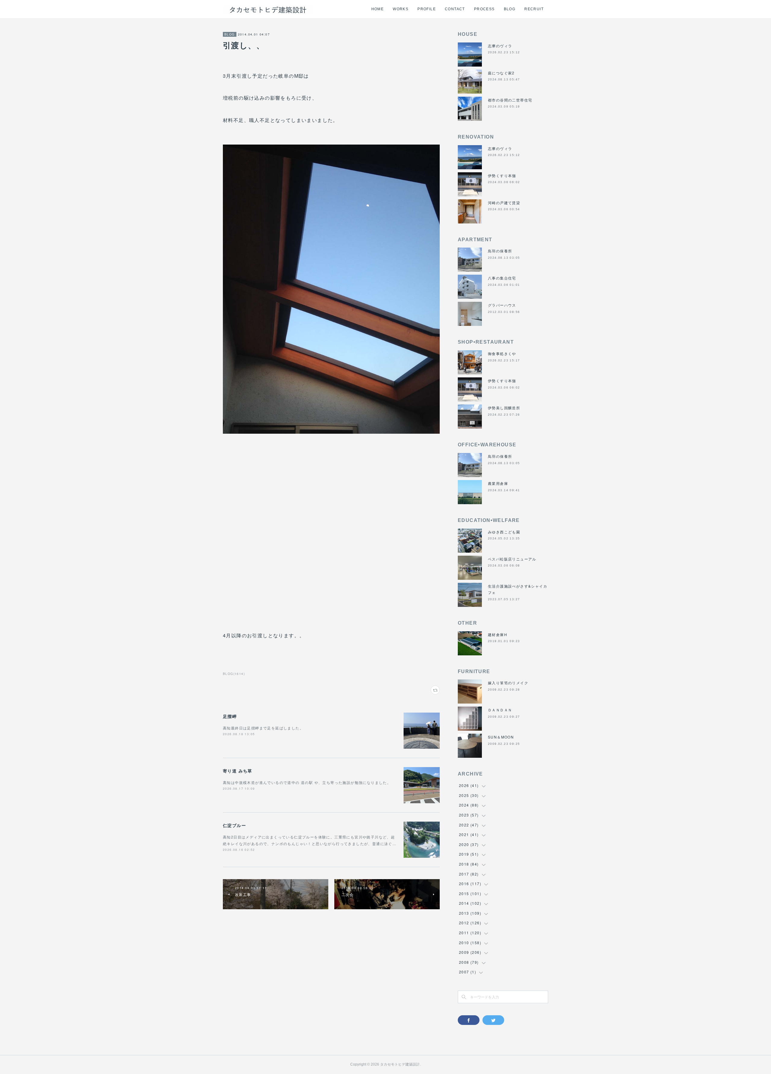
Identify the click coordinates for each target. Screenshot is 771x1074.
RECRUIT (534, 9)
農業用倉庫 (498, 483)
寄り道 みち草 (237, 771)
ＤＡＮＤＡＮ (500, 709)
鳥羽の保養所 (500, 250)
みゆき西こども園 (504, 531)
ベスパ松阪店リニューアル (512, 558)
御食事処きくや (502, 353)
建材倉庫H (497, 634)
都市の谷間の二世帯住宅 (510, 99)
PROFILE (426, 9)
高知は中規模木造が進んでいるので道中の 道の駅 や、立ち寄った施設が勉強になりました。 (307, 782)
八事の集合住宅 (502, 277)
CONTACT (455, 9)
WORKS (400, 9)
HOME (377, 9)
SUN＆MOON (501, 736)
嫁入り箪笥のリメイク (508, 682)
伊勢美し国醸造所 (504, 407)
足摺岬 (230, 716)
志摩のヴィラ (500, 45)
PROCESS (484, 9)
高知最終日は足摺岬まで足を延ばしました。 (263, 727)
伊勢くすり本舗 (502, 175)
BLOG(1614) (234, 674)
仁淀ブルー (234, 825)
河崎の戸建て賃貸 (504, 202)
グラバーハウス (502, 305)
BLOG (510, 9)
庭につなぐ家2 (501, 72)
